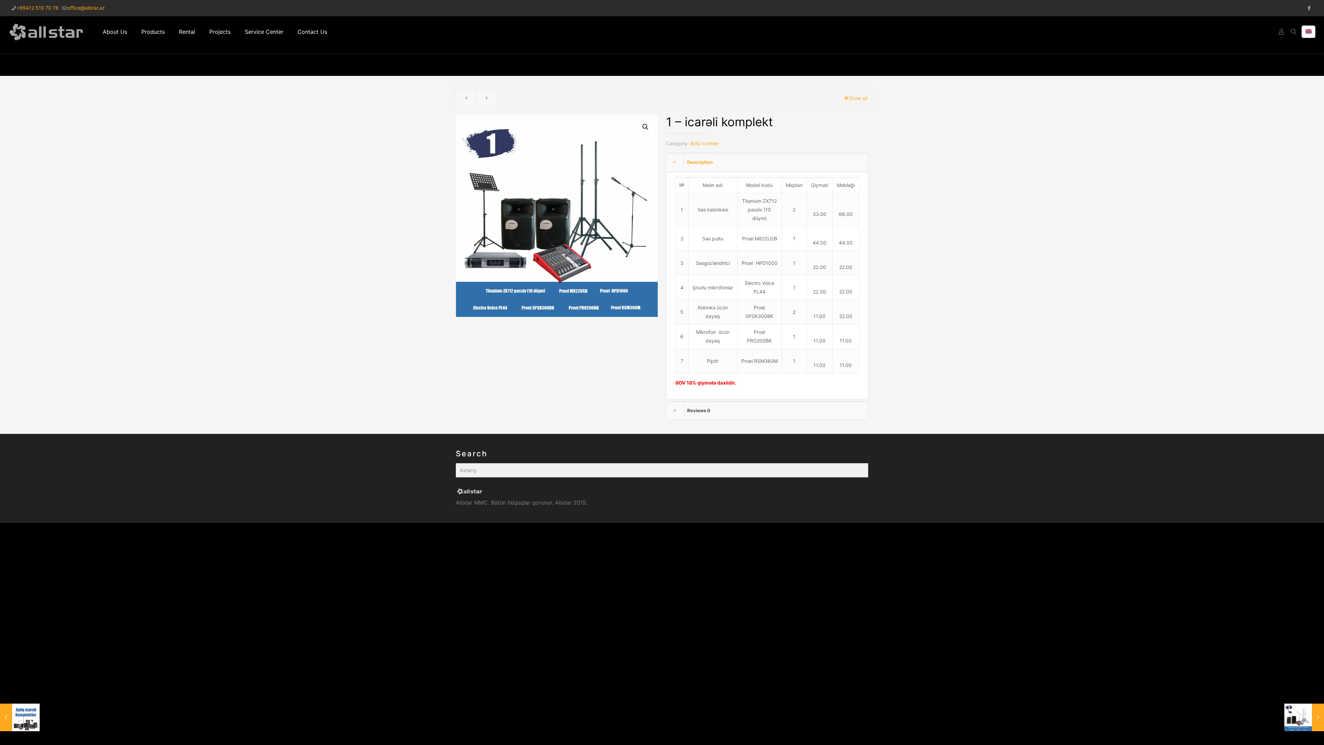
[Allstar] (46, 31)
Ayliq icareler (704, 143)
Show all (858, 98)
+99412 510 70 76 (38, 8)
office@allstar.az (86, 8)
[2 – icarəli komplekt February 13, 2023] (1304, 717)
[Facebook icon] (1309, 8)
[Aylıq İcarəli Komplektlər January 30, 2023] (20, 717)
